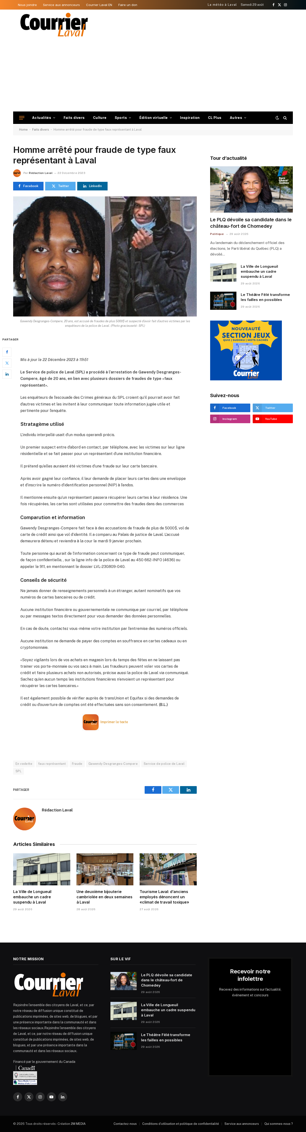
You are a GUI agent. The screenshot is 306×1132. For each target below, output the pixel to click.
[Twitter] (6, 362)
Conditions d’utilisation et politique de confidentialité (180, 1124)
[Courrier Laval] (54, 25)
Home (23, 129)
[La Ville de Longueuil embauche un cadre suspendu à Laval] (41, 869)
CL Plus (215, 118)
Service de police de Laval (164, 764)
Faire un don (127, 5)
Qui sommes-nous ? (278, 1124)
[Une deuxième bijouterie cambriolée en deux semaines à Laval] (105, 869)
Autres (236, 118)
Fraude (77, 764)
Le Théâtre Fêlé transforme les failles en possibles (265, 297)
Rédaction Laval (40, 173)
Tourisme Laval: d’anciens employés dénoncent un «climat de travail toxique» (164, 896)
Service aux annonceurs (61, 5)
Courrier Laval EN (99, 5)
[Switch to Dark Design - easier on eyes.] (277, 118)
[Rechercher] (284, 117)
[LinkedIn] (6, 373)
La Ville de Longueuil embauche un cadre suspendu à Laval (32, 896)
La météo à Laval (222, 4)
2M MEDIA (78, 1124)
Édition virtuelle (153, 118)
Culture (100, 118)
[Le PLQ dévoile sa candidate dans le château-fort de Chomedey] (251, 189)
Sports (121, 118)
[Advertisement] (153, 75)
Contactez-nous (125, 1124)
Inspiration (190, 118)
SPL (19, 771)
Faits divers (74, 118)
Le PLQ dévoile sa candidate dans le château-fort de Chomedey (251, 223)
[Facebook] (6, 351)
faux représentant (52, 764)
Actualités (41, 118)
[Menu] (21, 117)
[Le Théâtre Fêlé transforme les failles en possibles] (223, 301)
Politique (217, 234)
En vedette (24, 764)
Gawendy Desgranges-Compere (113, 764)
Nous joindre (27, 5)
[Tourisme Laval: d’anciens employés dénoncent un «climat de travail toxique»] (168, 869)
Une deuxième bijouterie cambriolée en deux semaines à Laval (104, 896)
